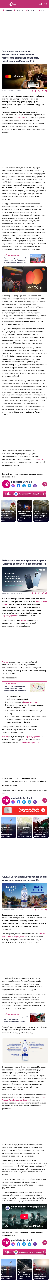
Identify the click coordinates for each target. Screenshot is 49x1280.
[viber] (46, 91)
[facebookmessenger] (32, 91)
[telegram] (43, 91)
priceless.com (20, 117)
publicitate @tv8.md (21, 482)
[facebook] (35, 91)
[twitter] (39, 91)
